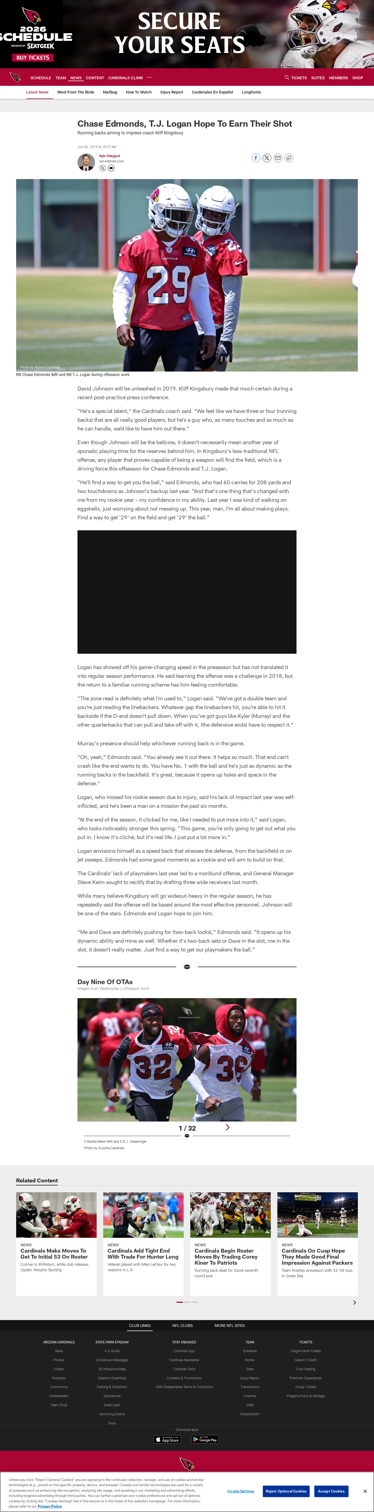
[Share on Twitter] (267, 160)
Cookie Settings (241, 1491)
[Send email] (278, 160)
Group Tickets (305, 1387)
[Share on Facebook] (256, 160)
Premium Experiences (306, 1378)
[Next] (227, 1127)
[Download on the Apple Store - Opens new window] (167, 1440)
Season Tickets (306, 1360)
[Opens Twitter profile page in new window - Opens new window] (102, 168)
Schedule (250, 1351)
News (59, 1351)
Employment (249, 1414)
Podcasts (59, 1378)
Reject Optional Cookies (286, 1491)
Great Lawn (112, 1405)
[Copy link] (288, 158)
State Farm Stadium (112, 1342)
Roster (250, 1360)
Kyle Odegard (109, 156)
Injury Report (249, 1378)
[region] (187, 1492)
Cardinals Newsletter (184, 1360)
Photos (59, 1360)
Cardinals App (184, 1351)
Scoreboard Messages (112, 1360)
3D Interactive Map (112, 1369)
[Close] (365, 1491)
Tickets (305, 1342)
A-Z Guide (112, 1351)
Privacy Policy (50, 1506)
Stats (250, 1369)
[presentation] (355, 1303)
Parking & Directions (112, 1387)
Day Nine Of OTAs (105, 982)
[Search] (287, 77)
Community (59, 1387)
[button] (187, 592)
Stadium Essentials (112, 1378)
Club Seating (305, 1369)
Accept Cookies (331, 1491)
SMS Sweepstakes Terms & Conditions (184, 1387)
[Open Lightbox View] (187, 1077)
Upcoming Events (112, 1414)
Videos (59, 1369)
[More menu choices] (149, 77)
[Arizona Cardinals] (187, 1464)
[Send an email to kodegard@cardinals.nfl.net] (111, 168)
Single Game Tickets (306, 1351)
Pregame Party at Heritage (306, 1396)
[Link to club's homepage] (15, 77)
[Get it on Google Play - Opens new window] (205, 1442)
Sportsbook (112, 1396)
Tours (112, 1423)
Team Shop (59, 1405)
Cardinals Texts (184, 1369)
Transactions (250, 1387)
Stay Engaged (184, 1342)
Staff (250, 1405)
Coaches (249, 1396)
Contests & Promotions (184, 1378)
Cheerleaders (58, 1396)
